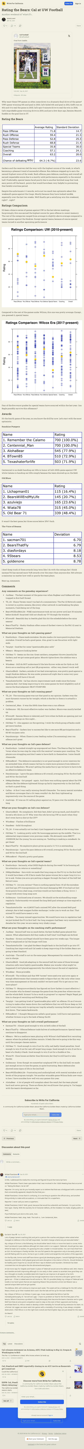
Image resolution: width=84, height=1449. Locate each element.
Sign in (78, 3)
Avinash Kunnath (17, 1358)
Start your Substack (36, 1439)
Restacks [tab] (16, 1154)
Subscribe (68, 3)
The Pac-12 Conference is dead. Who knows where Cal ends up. (25, 1355)
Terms (50, 1433)
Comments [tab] (7, 1154)
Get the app (52, 1439)
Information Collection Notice (41, 1409)
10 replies (10, 1323)
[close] (63, 1371)
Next (75, 1138)
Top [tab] (4, 1344)
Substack (31, 1444)
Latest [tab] (10, 1344)
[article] (42, 1355)
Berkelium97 (11, 18)
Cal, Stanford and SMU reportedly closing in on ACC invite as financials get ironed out (36, 1367)
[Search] (80, 1344)
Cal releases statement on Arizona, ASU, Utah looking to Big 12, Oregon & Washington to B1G (36, 1351)
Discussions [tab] (18, 1344)
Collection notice (60, 1433)
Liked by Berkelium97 (13, 1177)
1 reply (9, 1227)
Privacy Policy (58, 1409)
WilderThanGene (11, 1174)
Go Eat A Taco (10, 1234)
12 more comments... (7, 1333)
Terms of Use (52, 1407)
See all (6, 1401)
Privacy (44, 1433)
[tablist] (11, 1154)
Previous (10, 1138)
